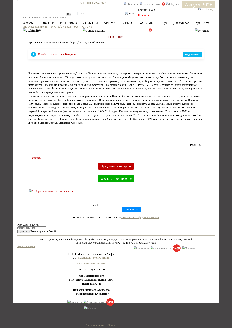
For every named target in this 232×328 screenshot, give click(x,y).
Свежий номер (146, 10)
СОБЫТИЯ (90, 23)
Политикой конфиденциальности (140, 217)
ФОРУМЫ (147, 23)
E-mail (94, 205)
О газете (28, 23)
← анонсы (34, 157)
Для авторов (181, 23)
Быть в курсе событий (43, 231)
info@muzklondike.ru (35, 26)
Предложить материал (116, 166)
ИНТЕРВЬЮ (68, 23)
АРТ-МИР (110, 23)
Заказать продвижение (116, 178)
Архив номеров (26, 246)
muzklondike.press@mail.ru (94, 257)
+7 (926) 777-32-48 (81, 26)
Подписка (143, 15)
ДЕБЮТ (128, 23)
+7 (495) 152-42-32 (59, 26)
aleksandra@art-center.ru (91, 263)
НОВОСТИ (46, 23)
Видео (164, 23)
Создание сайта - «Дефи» (101, 325)
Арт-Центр (202, 23)
